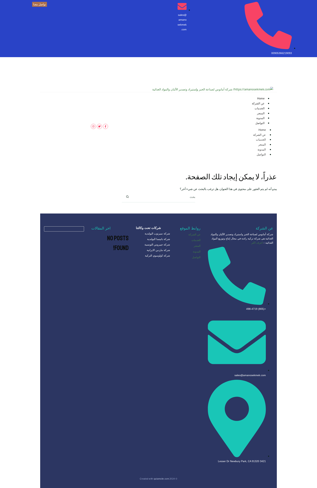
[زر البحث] (127, 196)
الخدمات (260, 108)
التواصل (260, 123)
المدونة (260, 118)
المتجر (261, 113)
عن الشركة (258, 103)
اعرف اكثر (257, 242)
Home (261, 98)
